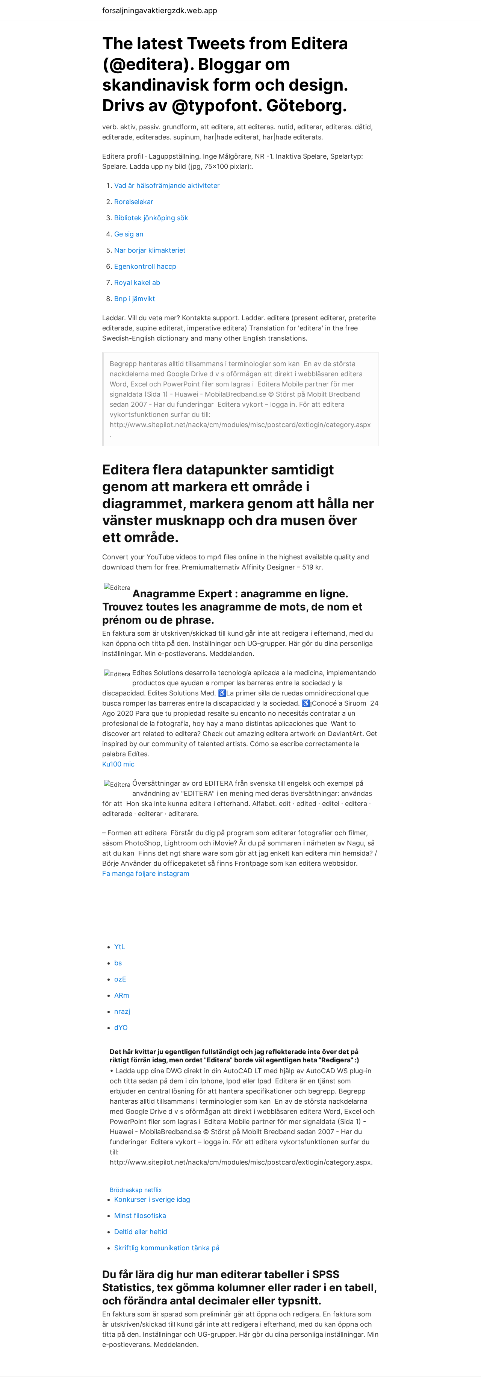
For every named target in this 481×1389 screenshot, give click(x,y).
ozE (120, 979)
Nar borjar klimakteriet (150, 250)
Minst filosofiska (140, 1215)
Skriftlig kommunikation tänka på (166, 1248)
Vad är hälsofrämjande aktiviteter (167, 185)
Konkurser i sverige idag (152, 1199)
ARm (121, 995)
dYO (121, 1028)
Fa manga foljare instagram (145, 873)
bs (118, 963)
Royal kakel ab (137, 282)
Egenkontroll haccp (145, 266)
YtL (119, 947)
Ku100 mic (118, 764)
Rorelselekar (133, 202)
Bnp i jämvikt (134, 299)
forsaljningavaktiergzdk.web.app (159, 10)
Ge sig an (129, 234)
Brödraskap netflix (136, 1190)
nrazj (122, 1011)
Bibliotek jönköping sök (151, 218)
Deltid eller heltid (140, 1232)
